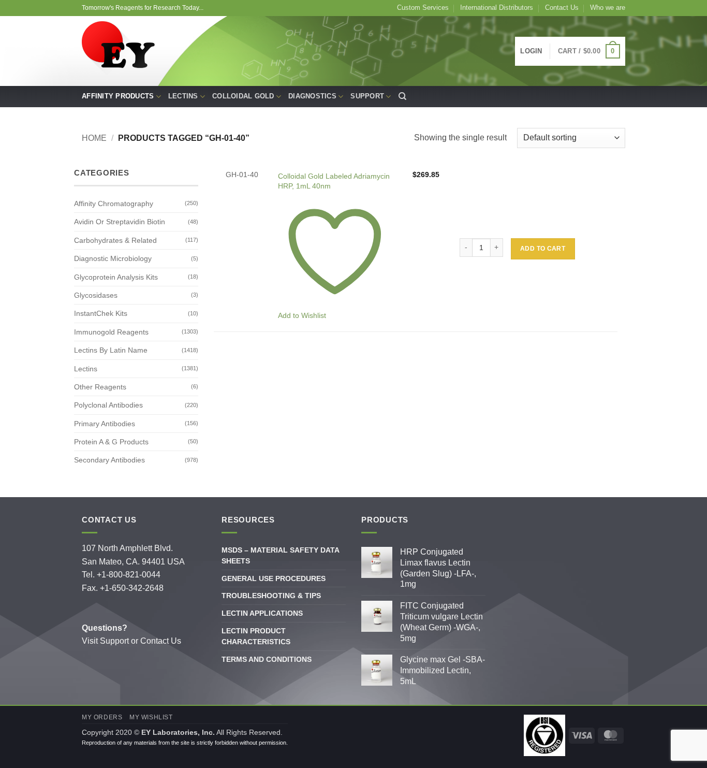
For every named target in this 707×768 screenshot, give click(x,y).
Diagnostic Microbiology (113, 258)
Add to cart (542, 248)
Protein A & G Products (111, 442)
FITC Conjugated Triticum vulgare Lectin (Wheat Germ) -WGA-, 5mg (441, 621)
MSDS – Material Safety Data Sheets (280, 555)
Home (94, 138)
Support (367, 96)
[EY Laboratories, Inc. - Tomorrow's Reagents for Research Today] (119, 51)
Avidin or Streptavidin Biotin (119, 222)
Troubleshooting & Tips (271, 595)
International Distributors (496, 7)
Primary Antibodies (104, 423)
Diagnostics (312, 96)
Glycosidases (95, 295)
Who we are (607, 7)
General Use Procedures (274, 578)
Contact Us (562, 7)
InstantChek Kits (100, 313)
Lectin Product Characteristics (256, 636)
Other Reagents (100, 387)
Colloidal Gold (243, 96)
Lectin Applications (262, 613)
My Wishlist (151, 717)
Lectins (183, 96)
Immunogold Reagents (111, 332)
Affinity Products (118, 96)
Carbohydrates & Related (115, 240)
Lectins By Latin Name (111, 350)
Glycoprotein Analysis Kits (116, 277)
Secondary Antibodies (109, 460)
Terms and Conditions (267, 659)
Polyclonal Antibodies (108, 405)
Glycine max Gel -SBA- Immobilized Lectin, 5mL (442, 670)
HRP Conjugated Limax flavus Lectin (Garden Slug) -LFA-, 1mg (438, 567)
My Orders (102, 717)
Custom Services (423, 7)
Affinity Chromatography (113, 203)
